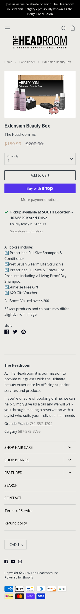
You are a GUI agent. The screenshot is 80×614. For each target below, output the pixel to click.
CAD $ (15, 544)
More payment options (40, 199)
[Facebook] (4, 561)
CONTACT (13, 497)
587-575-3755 (29, 431)
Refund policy (15, 523)
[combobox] (40, 159)
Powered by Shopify (18, 577)
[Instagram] (18, 561)
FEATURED (13, 472)
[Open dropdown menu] (70, 447)
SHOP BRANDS (16, 459)
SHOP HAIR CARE (18, 447)
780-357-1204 (41, 423)
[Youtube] (11, 561)
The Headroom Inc (20, 134)
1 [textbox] (9, 160)
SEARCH (11, 485)
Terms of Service (18, 510)
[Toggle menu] (7, 28)
